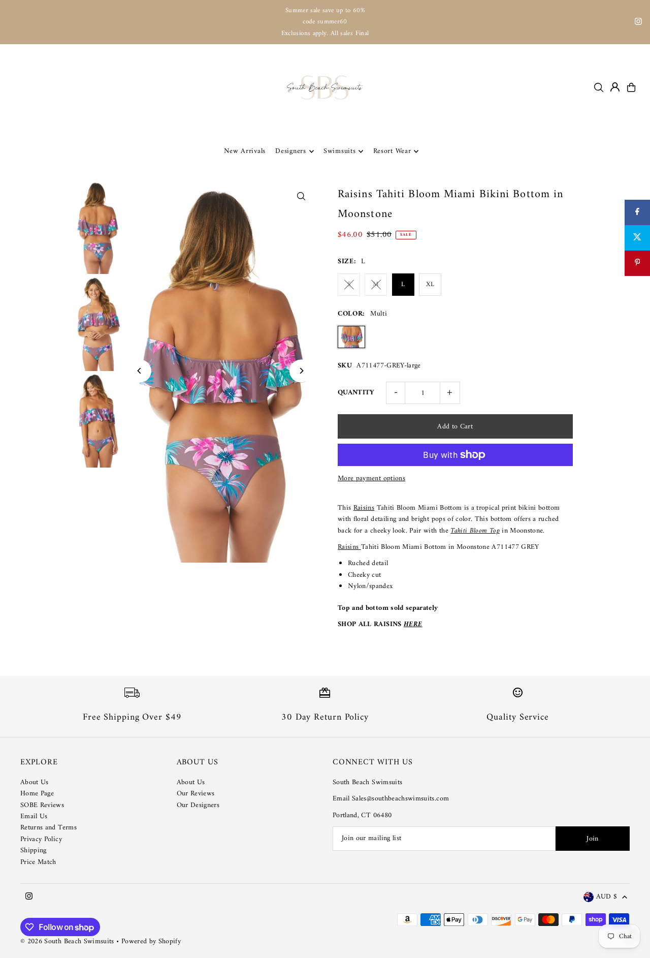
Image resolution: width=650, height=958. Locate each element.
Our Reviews (196, 793)
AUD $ (606, 897)
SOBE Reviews (42, 805)
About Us (34, 782)
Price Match (38, 862)
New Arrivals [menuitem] (245, 151)
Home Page (37, 793)
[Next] (300, 370)
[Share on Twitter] (637, 238)
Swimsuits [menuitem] (339, 151)
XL (430, 284)
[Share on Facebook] (637, 212)
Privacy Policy (41, 839)
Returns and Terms (48, 827)
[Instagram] (638, 23)
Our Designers (198, 805)
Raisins (363, 508)
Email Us (34, 816)
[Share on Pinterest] (637, 263)
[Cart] (631, 87)
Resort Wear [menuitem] (392, 151)
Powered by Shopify (151, 941)
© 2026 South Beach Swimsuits (67, 941)
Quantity (356, 392)
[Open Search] (598, 87)
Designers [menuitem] (290, 151)
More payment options (371, 478)
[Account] (615, 86)
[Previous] (139, 370)
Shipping (33, 850)
